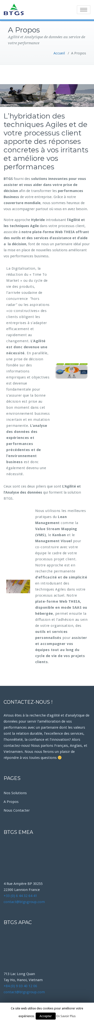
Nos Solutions (15, 793)
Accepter (46, 1016)
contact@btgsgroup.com (24, 902)
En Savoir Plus (66, 1016)
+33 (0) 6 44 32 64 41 (20, 896)
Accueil (59, 53)
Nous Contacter (17, 810)
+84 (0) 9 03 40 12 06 (20, 986)
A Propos (11, 802)
